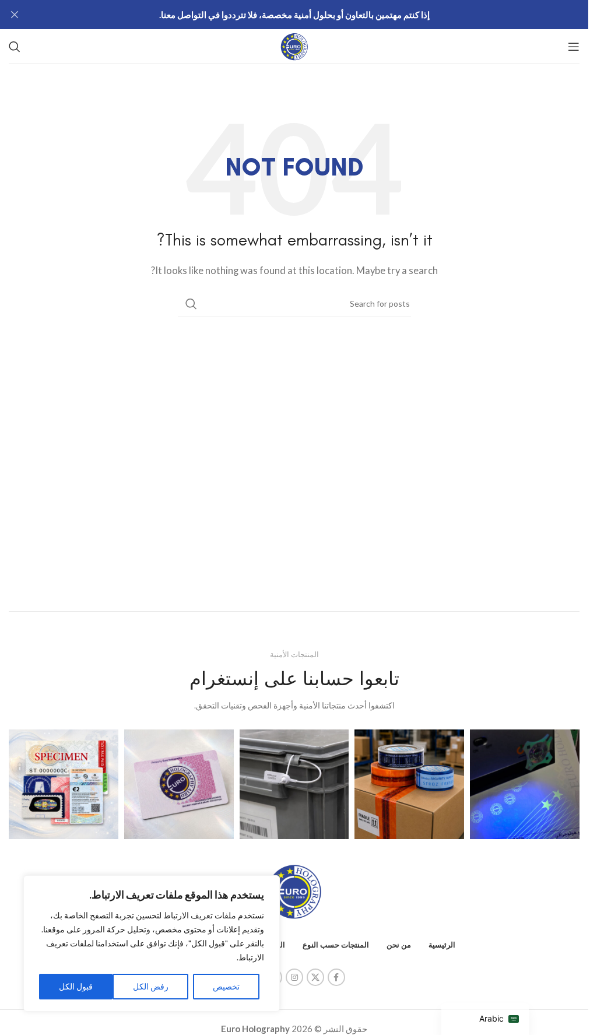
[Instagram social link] (294, 977)
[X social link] (315, 977)
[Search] (14, 46)
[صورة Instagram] (525, 784)
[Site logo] (294, 45)
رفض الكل (150, 986)
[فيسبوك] (336, 977)
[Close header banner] (14, 14)
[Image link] (294, 890)
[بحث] (191, 303)
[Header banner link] (294, 14)
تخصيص (226, 986)
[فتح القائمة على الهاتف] (573, 46)
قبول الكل (76, 986)
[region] (151, 943)
